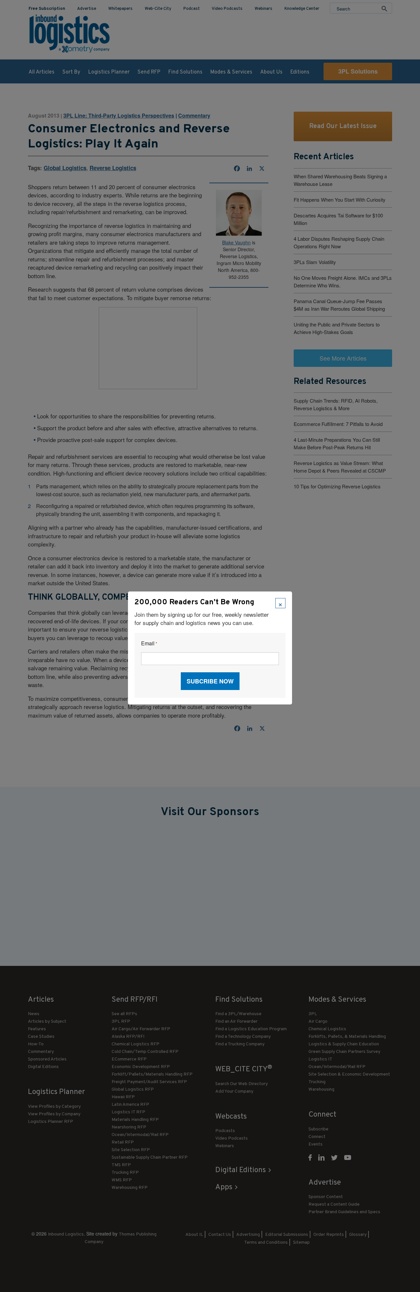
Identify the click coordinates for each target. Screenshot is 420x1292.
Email (149, 643)
